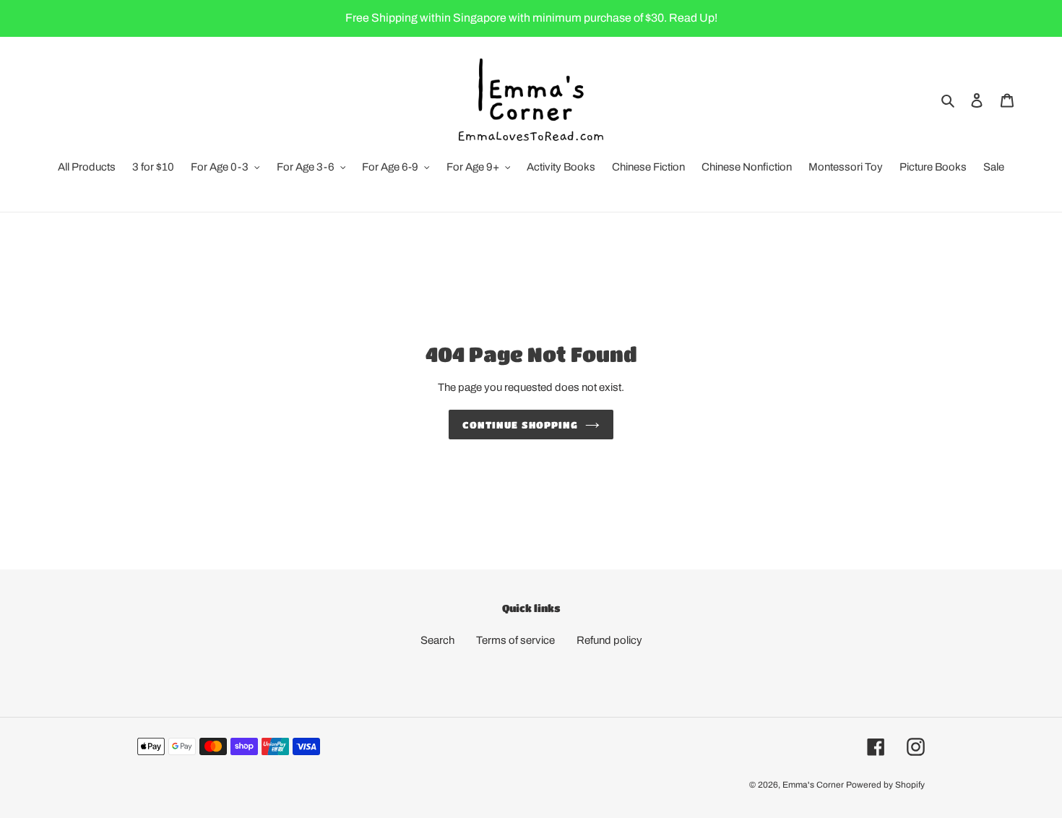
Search (437, 640)
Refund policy (609, 640)
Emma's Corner (813, 785)
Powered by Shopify (885, 785)
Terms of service (515, 640)
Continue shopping (520, 424)
